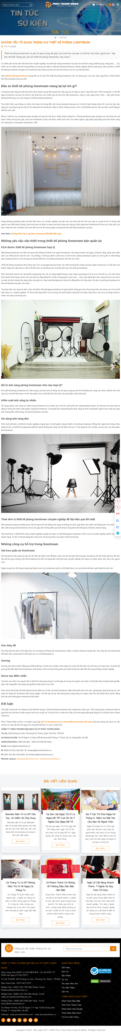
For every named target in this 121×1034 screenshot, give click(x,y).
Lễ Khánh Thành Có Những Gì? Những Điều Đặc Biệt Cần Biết (60, 886)
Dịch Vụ (65, 971)
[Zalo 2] (118, 526)
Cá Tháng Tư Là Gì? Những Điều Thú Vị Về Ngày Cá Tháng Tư (20, 886)
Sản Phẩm (66, 975)
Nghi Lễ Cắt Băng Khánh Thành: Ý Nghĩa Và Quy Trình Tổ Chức (100, 886)
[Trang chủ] (56, 37)
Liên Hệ (65, 991)
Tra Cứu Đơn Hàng (70, 1016)
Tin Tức (63, 37)
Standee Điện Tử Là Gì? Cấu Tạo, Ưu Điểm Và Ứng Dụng (20, 815)
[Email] (118, 514)
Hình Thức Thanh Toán (72, 1004)
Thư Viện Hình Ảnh (70, 983)
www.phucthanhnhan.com (27, 759)
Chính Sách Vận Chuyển (72, 1008)
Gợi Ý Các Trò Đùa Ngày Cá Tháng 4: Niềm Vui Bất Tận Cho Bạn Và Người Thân (100, 817)
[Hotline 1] (118, 501)
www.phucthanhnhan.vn (50, 759)
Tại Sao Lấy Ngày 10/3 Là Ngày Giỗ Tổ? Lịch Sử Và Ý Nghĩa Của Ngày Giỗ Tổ (60, 817)
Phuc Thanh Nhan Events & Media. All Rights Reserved (80, 1030)
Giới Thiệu (66, 967)
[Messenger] (118, 533)
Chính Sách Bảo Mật (71, 1000)
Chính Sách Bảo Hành (71, 1012)
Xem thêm (20, 841)
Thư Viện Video (68, 987)
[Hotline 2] (118, 507)
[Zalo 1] (118, 520)
